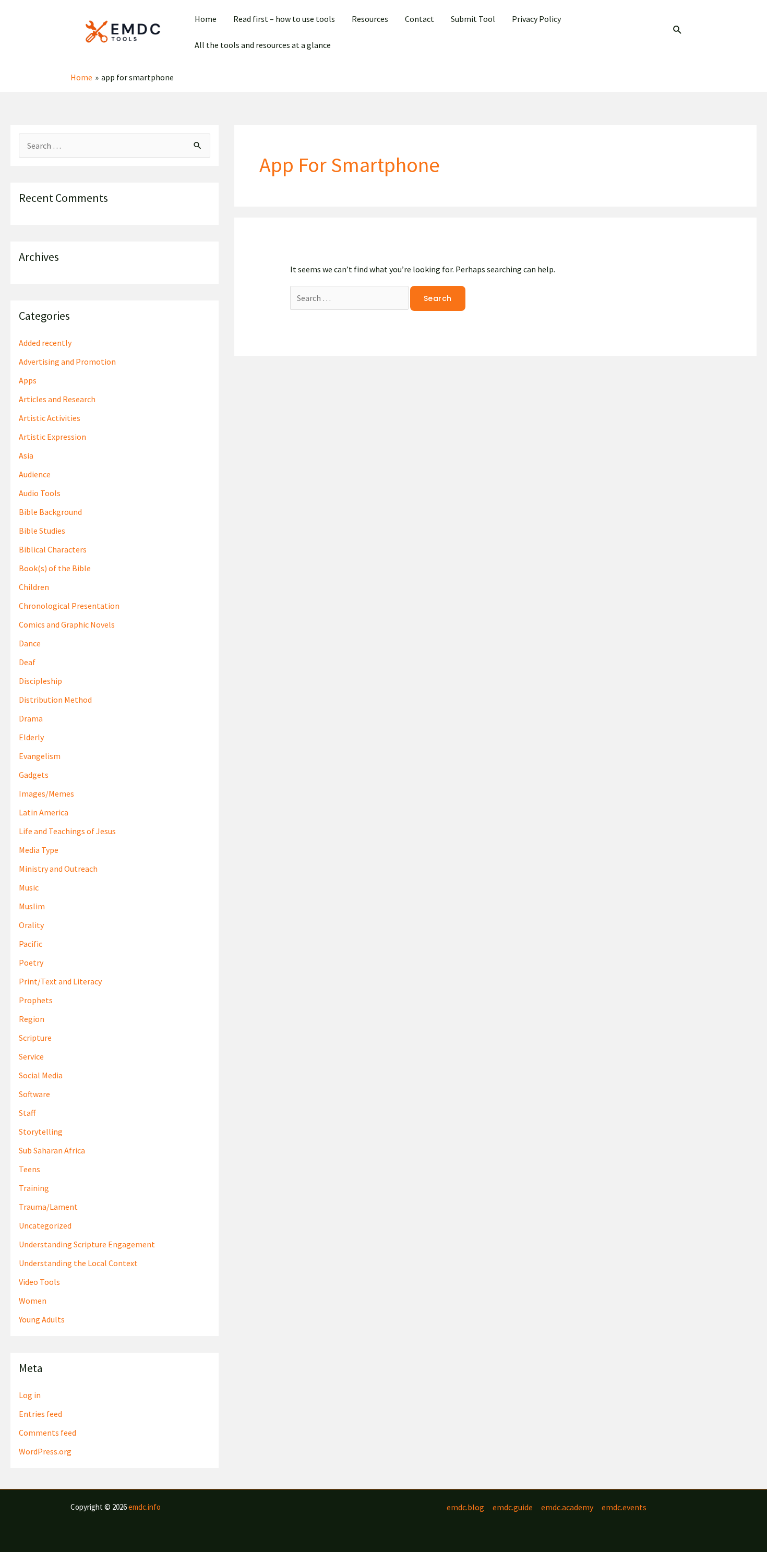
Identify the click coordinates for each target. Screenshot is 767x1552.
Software (34, 1094)
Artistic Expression (52, 436)
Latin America (43, 812)
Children (34, 587)
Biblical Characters (53, 549)
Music (29, 887)
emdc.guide (513, 1507)
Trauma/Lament (48, 1206)
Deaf (27, 662)
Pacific (30, 944)
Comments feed (47, 1432)
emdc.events (624, 1507)
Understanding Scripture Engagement (87, 1244)
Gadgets (34, 774)
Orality (31, 925)
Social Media (41, 1075)
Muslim (32, 906)
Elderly (31, 737)
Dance (30, 643)
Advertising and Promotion (67, 361)
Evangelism (40, 756)
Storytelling (41, 1131)
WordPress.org (45, 1451)
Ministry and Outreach (58, 868)
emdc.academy (567, 1507)
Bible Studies (42, 530)
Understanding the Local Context (78, 1263)
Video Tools (39, 1282)
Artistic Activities (49, 418)
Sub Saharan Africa (52, 1150)
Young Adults (42, 1319)
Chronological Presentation (69, 605)
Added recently (45, 343)
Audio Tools (40, 493)
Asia (26, 455)
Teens (29, 1169)
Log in (30, 1395)
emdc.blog (465, 1507)
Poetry (31, 962)
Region (31, 1019)
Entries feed (40, 1414)
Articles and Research (57, 399)
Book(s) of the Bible (55, 568)
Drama (31, 718)
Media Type (38, 850)
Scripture (35, 1037)
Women (32, 1300)
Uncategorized (45, 1225)
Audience (35, 474)
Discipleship (40, 681)
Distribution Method (55, 699)
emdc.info (144, 1507)
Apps (28, 380)
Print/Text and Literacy (60, 981)
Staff (27, 1113)
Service (31, 1056)
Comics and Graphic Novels (67, 624)
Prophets (36, 1000)
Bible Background (50, 512)
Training (34, 1188)
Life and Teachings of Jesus (67, 831)
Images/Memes (46, 793)
